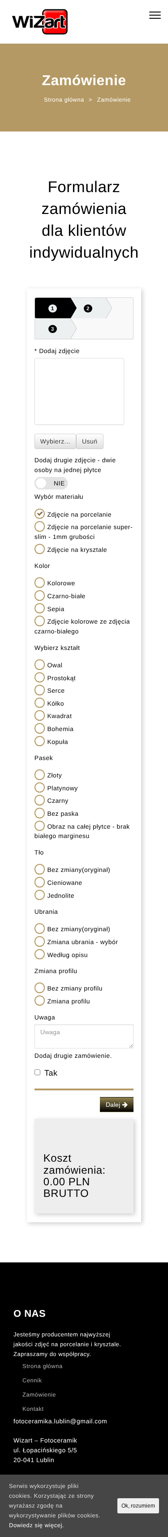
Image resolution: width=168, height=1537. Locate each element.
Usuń (90, 441)
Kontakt (33, 1408)
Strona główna (42, 1366)
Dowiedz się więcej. (36, 1525)
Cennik (32, 1380)
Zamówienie (39, 1394)
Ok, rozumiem (138, 1506)
